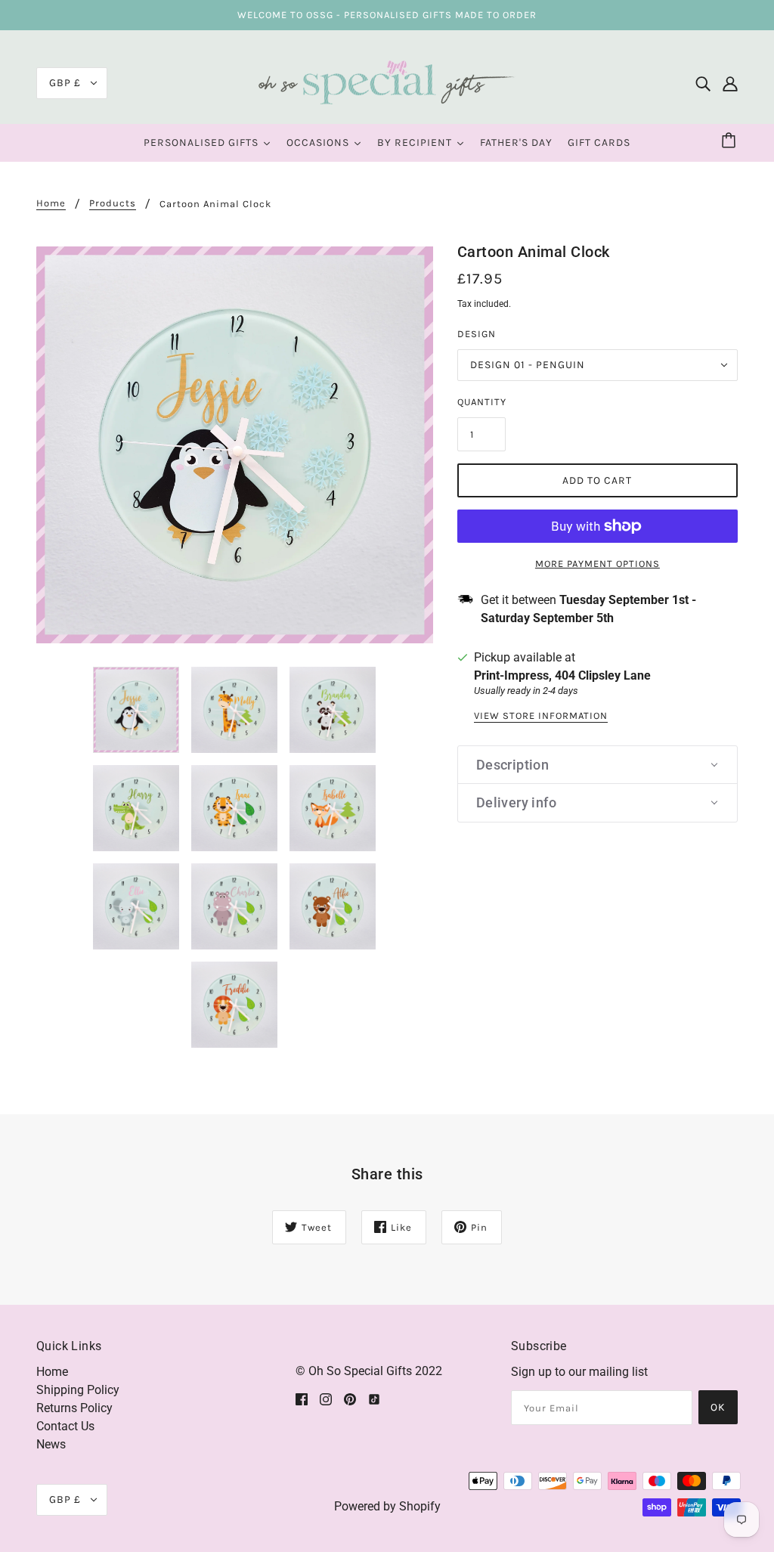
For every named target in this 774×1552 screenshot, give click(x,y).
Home (51, 203)
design (476, 333)
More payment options (597, 563)
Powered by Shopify (387, 1506)
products (112, 203)
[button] (597, 764)
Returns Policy (74, 1408)
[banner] (387, 82)
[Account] (730, 83)
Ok (718, 1407)
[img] (703, 83)
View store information (541, 716)
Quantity (481, 401)
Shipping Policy (77, 1390)
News (51, 1444)
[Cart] (731, 141)
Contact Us (65, 1426)
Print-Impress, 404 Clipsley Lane (562, 675)
